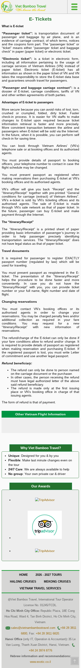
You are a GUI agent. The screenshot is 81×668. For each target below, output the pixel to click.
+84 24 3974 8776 (40, 650)
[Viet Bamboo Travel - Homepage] (23, 11)
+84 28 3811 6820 (47, 633)
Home (23, 574)
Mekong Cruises (57, 581)
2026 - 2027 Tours (49, 574)
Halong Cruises (23, 581)
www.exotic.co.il (40, 661)
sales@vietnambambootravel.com (33, 627)
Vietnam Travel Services (40, 588)
